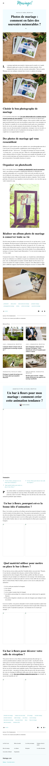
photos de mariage (25, 306)
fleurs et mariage (33, 720)
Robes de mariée (17, 743)
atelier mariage (17, 717)
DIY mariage (29, 715)
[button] (3, 3)
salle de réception (7, 722)
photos (17, 306)
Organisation (11, 344)
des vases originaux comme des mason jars (25, 674)
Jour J (5, 344)
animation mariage (35, 303)
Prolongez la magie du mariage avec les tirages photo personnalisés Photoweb (12, 375)
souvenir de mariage (36, 306)
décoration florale (19, 720)
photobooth (6, 303)
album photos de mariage (23, 303)
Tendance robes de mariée (40, 744)
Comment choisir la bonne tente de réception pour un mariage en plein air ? (12, 348)
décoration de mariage (8, 720)
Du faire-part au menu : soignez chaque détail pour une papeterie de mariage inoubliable (35, 377)
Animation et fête (18, 388)
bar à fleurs (25, 717)
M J (26, 28)
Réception (30, 12)
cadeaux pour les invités (20, 715)
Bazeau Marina (26, 404)
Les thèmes (16, 748)
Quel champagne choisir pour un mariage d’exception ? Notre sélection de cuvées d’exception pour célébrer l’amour (36, 349)
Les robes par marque (29, 743)
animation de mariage (8, 715)
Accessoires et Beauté (7, 751)
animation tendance (8, 717)
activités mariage (38, 715)
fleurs (26, 720)
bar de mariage (33, 717)
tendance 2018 (16, 722)
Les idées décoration (41, 748)
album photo (13, 303)
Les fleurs (27, 388)
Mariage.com (7, 758)
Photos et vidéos (21, 12)
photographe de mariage (9, 306)
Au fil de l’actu (6, 743)
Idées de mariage (30, 371)
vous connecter (11, 318)
